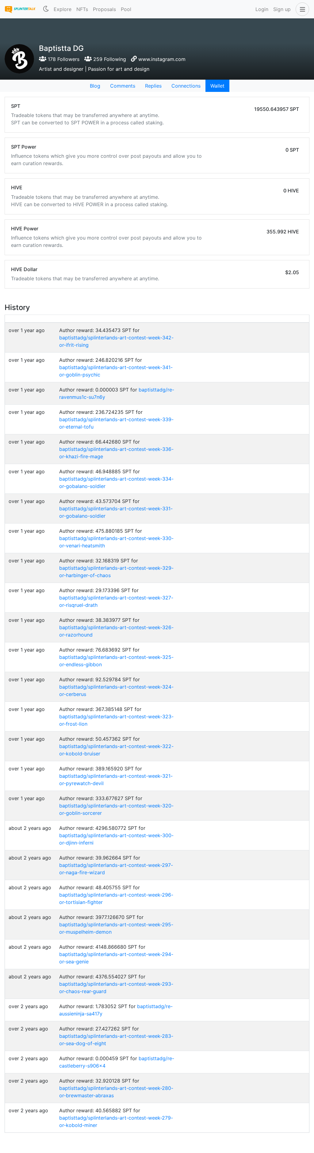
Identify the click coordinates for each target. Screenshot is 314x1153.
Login (261, 9)
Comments (122, 86)
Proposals (104, 9)
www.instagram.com (162, 59)
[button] (301, 9)
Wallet (217, 86)
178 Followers (62, 59)
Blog (95, 86)
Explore (62, 9)
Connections (186, 86)
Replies (153, 86)
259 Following (109, 59)
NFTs (82, 9)
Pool (126, 9)
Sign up (282, 9)
